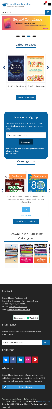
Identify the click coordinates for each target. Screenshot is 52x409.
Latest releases (26, 44)
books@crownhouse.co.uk (18, 309)
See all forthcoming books (26, 221)
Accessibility (24, 401)
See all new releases (26, 98)
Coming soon (26, 161)
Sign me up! (26, 142)
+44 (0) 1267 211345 (18, 306)
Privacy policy (30, 399)
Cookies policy (10, 401)
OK (26, 209)
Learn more (26, 215)
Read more (21, 86)
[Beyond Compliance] (26, 23)
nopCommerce (44, 401)
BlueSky (6, 360)
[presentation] (4, 67)
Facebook (13, 360)
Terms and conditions (11, 399)
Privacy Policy (11, 153)
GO (47, 12)
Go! (46, 342)
